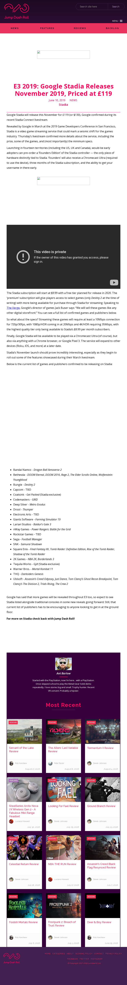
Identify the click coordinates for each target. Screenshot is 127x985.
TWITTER (84, 959)
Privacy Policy (114, 954)
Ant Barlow (64, 673)
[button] (117, 21)
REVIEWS (80, 28)
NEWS (15, 28)
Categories (58, 954)
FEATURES (47, 28)
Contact (99, 954)
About (70, 954)
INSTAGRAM (97, 959)
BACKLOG (112, 28)
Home (48, 954)
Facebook (72, 959)
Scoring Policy (84, 954)
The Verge (13, 308)
